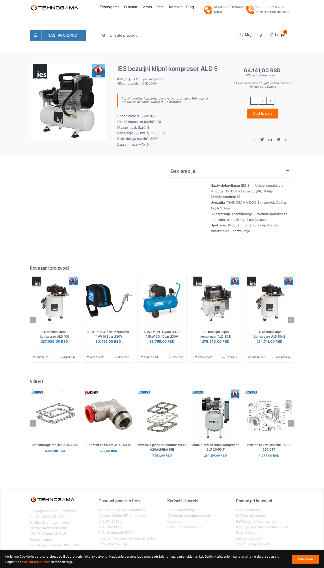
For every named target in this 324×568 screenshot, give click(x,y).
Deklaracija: (184, 171)
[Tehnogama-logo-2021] (55, 4)
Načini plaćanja (248, 510)
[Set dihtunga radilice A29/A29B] (55, 391)
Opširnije (70, 357)
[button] (33, 320)
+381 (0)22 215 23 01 (270, 7)
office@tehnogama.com (272, 11)
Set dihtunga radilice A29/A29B (55, 445)
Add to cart (262, 113)
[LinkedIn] (270, 140)
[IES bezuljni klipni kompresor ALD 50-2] (269, 300)
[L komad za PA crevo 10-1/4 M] (108, 391)
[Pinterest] (286, 140)
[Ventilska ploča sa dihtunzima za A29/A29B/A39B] (162, 391)
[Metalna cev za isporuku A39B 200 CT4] (269, 391)
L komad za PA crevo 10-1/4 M (108, 445)
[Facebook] (254, 140)
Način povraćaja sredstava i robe (262, 527)
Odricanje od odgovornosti (188, 515)
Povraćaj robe (247, 532)
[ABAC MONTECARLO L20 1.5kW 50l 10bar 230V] (162, 300)
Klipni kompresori (152, 79)
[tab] (230, 171)
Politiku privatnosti (36, 562)
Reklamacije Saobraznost (256, 521)
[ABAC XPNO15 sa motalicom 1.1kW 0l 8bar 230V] (108, 300)
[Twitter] (262, 140)
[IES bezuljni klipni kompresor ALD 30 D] (215, 300)
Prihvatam (305, 559)
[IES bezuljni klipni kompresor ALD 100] (54, 300)
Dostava (173, 521)
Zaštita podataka (249, 538)
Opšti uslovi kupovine (184, 527)
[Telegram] (278, 140)
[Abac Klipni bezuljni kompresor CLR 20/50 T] (215, 391)
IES (136, 79)
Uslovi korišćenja (181, 510)
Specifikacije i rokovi (253, 544)
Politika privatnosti (251, 515)
